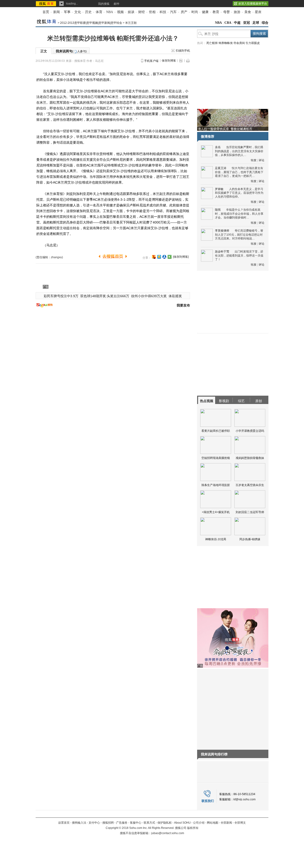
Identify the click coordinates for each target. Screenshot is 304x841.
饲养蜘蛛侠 (225, 43)
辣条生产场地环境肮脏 (215, 485)
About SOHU (182, 822)
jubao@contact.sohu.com (167, 833)
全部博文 (240, 822)
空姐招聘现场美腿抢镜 (215, 458)
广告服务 (122, 822)
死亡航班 (212, 43)
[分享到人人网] (164, 257)
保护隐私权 (164, 822)
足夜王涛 (220, 168)
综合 (265, 22)
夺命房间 (239, 43)
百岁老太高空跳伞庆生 (250, 485)
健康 (205, 12)
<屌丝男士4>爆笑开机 (216, 512)
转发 (253, 160)
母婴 (226, 12)
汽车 (173, 12)
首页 (46, 12)
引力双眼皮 (253, 43)
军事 (67, 12)
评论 (261, 160)
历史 (88, 12)
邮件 (116, 3)
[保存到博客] (181, 256)
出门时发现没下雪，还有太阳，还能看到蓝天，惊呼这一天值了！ (239, 255)
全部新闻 (226, 822)
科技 (163, 12)
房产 (184, 12)
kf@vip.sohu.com (244, 799)
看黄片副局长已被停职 (215, 431)
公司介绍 (198, 822)
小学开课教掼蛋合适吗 (250, 431)
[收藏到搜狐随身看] (169, 257)
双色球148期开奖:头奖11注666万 (104, 296)
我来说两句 (71, 51)
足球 (255, 22)
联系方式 (149, 822)
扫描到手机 (183, 50)
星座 (258, 12)
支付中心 (94, 822)
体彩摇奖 (175, 296)
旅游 (237, 12)
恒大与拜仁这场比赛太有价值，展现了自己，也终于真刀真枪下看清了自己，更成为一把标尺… (239, 172)
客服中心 (135, 822)
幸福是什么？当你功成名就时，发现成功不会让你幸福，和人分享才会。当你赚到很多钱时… (239, 213)
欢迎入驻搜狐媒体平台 (252, 3)
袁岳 (218, 147)
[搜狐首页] (46, 3)
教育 (216, 12)
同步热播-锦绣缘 (249, 539)
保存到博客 (169, 60)
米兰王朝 (131, 22)
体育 (99, 12)
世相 (152, 12)
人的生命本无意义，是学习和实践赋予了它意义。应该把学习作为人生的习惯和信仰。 (239, 193)
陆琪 (218, 209)
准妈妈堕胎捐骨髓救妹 (250, 458)
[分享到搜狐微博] (154, 257)
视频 (120, 12)
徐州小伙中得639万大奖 (149, 296)
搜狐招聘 (108, 822)
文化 (77, 12)
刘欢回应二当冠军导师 (250, 512)
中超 (237, 22)
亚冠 (246, 22)
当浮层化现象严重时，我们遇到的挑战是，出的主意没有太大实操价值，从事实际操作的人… (239, 151)
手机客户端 (151, 61)
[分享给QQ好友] (159, 257)
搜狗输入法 (79, 822)
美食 (247, 12)
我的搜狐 (103, 3)
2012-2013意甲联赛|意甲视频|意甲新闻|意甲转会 (91, 22)
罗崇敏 (219, 189)
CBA (227, 22)
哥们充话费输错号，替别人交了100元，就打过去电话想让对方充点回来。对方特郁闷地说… (239, 234)
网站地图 (212, 822)
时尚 (194, 12)
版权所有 (193, 828)
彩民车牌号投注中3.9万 (61, 296)
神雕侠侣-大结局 (215, 539)
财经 (141, 12)
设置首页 (64, 822)
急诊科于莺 (222, 251)
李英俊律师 (222, 230)
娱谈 (131, 12)
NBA (109, 12)
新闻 (56, 12)
